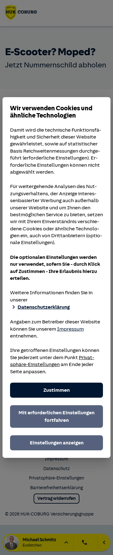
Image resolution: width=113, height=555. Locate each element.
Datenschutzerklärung (44, 307)
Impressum (70, 329)
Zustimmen (56, 390)
